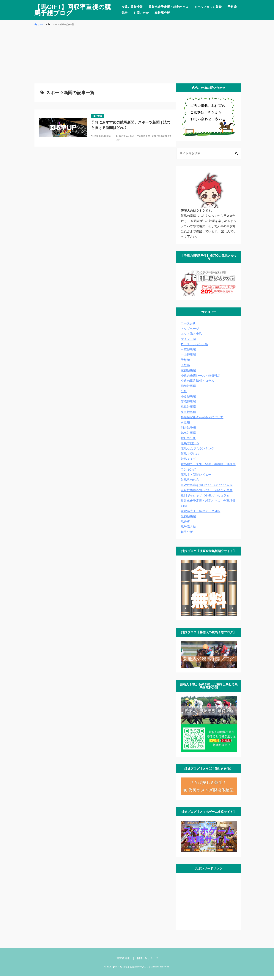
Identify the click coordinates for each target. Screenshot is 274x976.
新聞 (154, 136)
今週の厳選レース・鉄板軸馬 (200, 375)
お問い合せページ (147, 958)
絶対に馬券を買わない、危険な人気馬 (206, 490)
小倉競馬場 (188, 396)
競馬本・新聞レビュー (196, 474)
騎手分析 (187, 532)
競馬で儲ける (190, 443)
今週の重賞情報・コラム (197, 380)
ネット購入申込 (191, 333)
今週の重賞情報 (132, 6)
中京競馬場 (188, 349)
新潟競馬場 (188, 401)
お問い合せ (141, 12)
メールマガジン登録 (208, 6)
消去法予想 (188, 427)
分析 (125, 12)
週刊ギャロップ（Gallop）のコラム (205, 495)
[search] (236, 153)
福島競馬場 (188, 432)
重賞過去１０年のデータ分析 (200, 511)
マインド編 (188, 339)
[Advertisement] (137, 54)
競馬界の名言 (190, 479)
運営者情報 (123, 958)
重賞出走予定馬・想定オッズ (168, 6)
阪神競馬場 (188, 516)
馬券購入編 (188, 526)
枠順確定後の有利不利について (202, 417)
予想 (147, 136)
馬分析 (185, 521)
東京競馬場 (188, 412)
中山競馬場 (188, 354)
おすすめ (123, 136)
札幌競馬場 (188, 406)
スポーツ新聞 (137, 136)
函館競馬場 (188, 386)
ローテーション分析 (194, 344)
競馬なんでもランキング (197, 448)
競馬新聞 (162, 136)
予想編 (185, 359)
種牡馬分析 (162, 12)
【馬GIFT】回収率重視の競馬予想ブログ (72, 10)
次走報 (185, 422)
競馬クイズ (188, 459)
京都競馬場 (188, 370)
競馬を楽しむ (190, 453)
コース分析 (188, 323)
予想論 (232, 6)
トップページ (190, 328)
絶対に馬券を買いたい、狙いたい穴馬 (206, 485)
